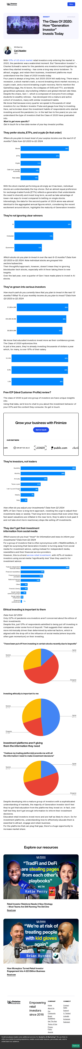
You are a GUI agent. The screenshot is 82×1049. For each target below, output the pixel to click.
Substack (66, 1022)
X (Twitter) (67, 1013)
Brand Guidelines (51, 1017)
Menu (71, 4)
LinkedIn (66, 1016)
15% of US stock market (20, 60)
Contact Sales (66, 1006)
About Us (51, 1008)
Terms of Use (52, 1024)
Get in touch (41, 430)
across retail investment (39, 555)
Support (66, 1010)
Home (50, 1005)
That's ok (75, 1045)
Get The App (52, 1021)
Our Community (52, 1012)
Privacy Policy (50, 1028)
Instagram (66, 1019)
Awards (50, 1032)
